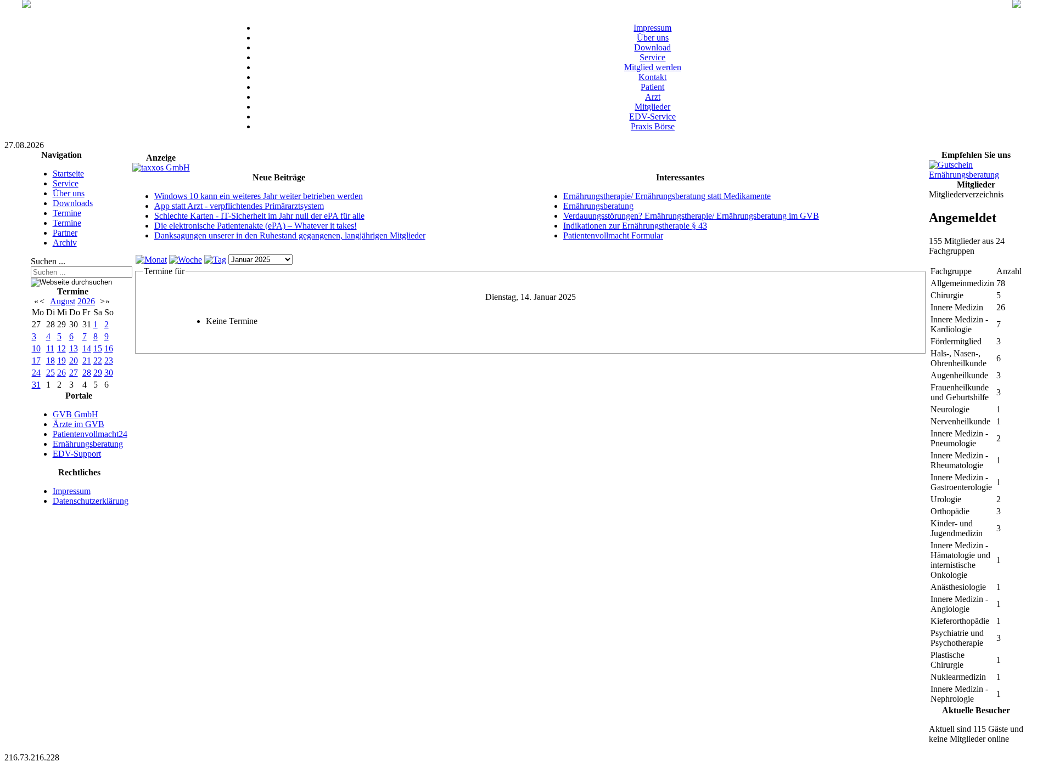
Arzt (652, 96)
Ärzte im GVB (78, 424)
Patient (652, 87)
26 (61, 372)
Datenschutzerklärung (90, 500)
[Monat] (151, 259)
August (62, 301)
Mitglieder (652, 106)
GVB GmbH (75, 414)
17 (36, 360)
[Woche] (185, 259)
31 (36, 384)
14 (86, 348)
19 (61, 360)
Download (652, 47)
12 (61, 348)
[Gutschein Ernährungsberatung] (976, 174)
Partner (65, 232)
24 (36, 372)
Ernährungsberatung (88, 443)
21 (86, 360)
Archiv (65, 242)
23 (108, 360)
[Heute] (215, 259)
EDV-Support (77, 453)
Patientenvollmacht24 (90, 434)
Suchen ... (48, 261)
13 (73, 348)
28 (86, 372)
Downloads (73, 203)
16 (108, 348)
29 (97, 372)
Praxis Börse (653, 126)
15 (97, 348)
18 (50, 360)
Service (652, 57)
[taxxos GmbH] (161, 167)
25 (50, 372)
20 (73, 360)
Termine (67, 213)
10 (36, 348)
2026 (86, 301)
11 (50, 348)
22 (97, 360)
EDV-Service (652, 116)
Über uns (653, 37)
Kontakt (652, 77)
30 (108, 372)
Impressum (652, 27)
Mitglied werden (652, 67)
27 (73, 372)
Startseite (68, 173)
